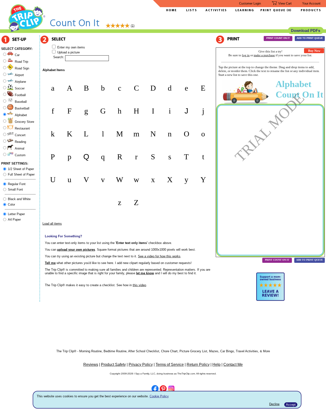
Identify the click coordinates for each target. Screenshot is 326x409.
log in (246, 55)
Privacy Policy (141, 364)
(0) (289, 10)
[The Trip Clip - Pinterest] (163, 389)
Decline (274, 404)
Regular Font (17, 184)
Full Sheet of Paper (21, 174)
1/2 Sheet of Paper (21, 169)
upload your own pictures (76, 249)
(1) (132, 25)
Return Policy (198, 364)
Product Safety (113, 364)
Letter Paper (16, 214)
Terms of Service (170, 364)
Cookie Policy (159, 396)
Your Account (311, 3)
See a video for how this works (159, 256)
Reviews (90, 364)
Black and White (19, 199)
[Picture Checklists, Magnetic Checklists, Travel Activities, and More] (27, 31)
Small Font (15, 189)
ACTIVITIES (216, 10)
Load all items (52, 223)
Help (216, 364)
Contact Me (233, 364)
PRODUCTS (311, 10)
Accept (291, 404)
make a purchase (264, 55)
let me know (145, 273)
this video (139, 285)
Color (11, 204)
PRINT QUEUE (273, 10)
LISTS (191, 10)
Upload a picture (68, 52)
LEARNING (243, 10)
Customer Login (250, 3)
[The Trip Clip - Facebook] (155, 389)
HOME (171, 10)
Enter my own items (70, 47)
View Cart (285, 3)
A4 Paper (14, 219)
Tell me (50, 263)
